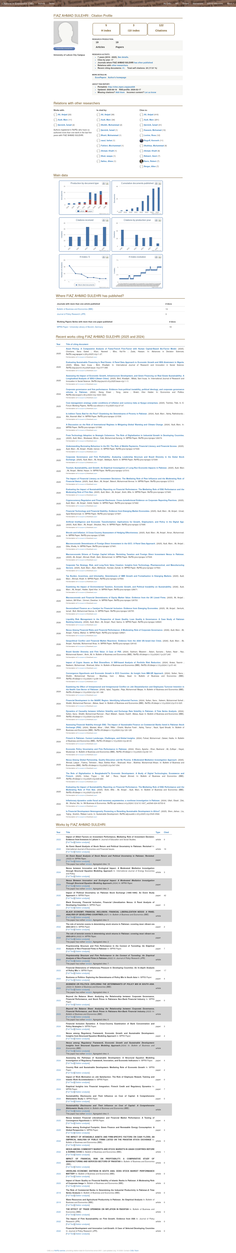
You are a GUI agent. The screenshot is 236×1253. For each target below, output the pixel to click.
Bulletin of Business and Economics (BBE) (75, 309)
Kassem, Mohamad (153, 130)
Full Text (70, 842)
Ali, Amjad (62, 114)
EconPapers (100, 77)
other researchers (120, 65)
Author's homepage (117, 77)
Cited (166, 832)
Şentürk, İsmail (65, 124)
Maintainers (198, 3)
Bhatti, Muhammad (109, 135)
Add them (120, 92)
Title (68, 832)
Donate (185, 3)
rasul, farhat (106, 140)
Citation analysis (82, 842)
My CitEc (167, 3)
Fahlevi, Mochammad (111, 145)
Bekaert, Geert (150, 156)
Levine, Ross (150, 135)
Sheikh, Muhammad (110, 124)
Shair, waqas (107, 156)
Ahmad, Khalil (107, 150)
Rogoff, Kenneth (151, 140)
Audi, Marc (63, 119)
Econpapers (81, 357)
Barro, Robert (150, 161)
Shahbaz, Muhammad (154, 145)
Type (158, 832)
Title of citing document (77, 344)
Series (51, 3)
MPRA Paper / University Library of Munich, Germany (80, 326)
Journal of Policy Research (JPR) (71, 314)
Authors (41, 3)
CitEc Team (134, 1250)
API (176, 3)
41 (123, 68)
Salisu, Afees (107, 161)
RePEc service (59, 1250)
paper (95, 357)
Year (58, 344)
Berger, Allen (150, 166)
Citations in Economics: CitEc (18, 3)
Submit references (215, 3)
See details (123, 57)
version (89, 864)
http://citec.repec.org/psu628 (121, 86)
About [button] (230, 3)
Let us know (150, 92)
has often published (143, 62)
